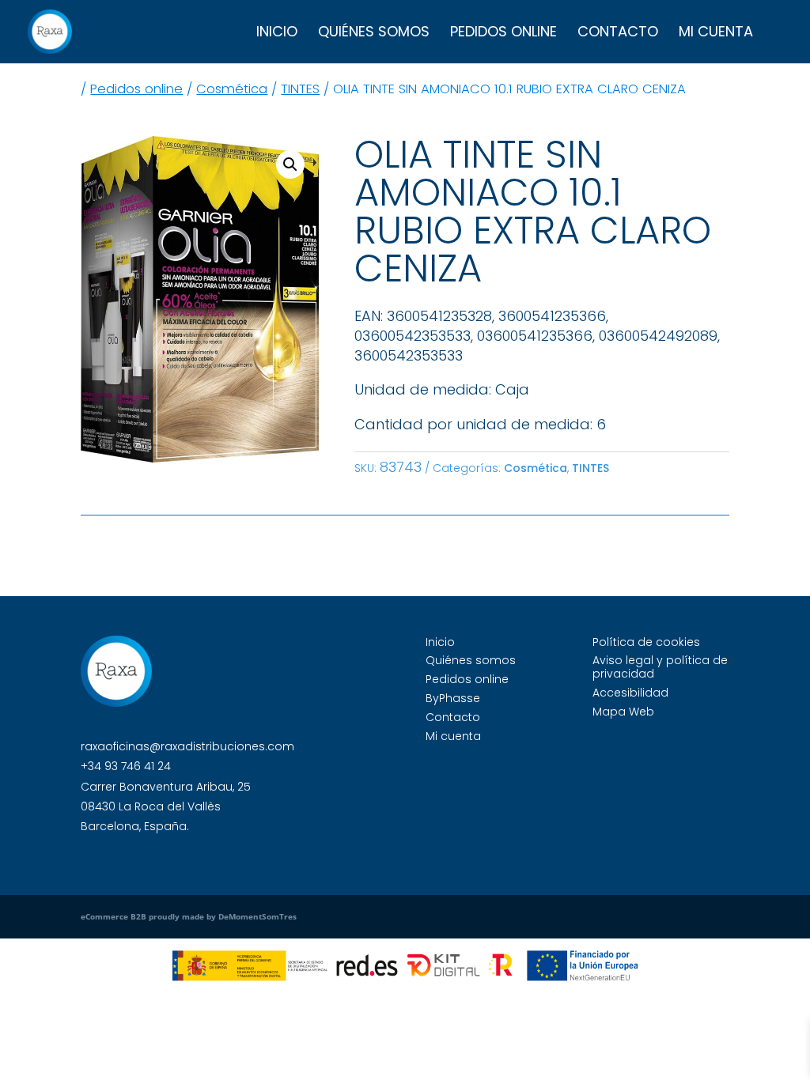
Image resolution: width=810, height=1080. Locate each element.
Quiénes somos (374, 33)
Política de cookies (646, 642)
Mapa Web (623, 711)
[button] (290, 164)
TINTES (300, 89)
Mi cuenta (716, 33)
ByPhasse (453, 698)
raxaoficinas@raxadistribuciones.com (187, 746)
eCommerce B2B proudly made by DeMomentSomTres (189, 916)
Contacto (617, 33)
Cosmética (231, 89)
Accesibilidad (630, 692)
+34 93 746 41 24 (126, 766)
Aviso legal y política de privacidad (660, 667)
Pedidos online (503, 33)
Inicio (276, 33)
